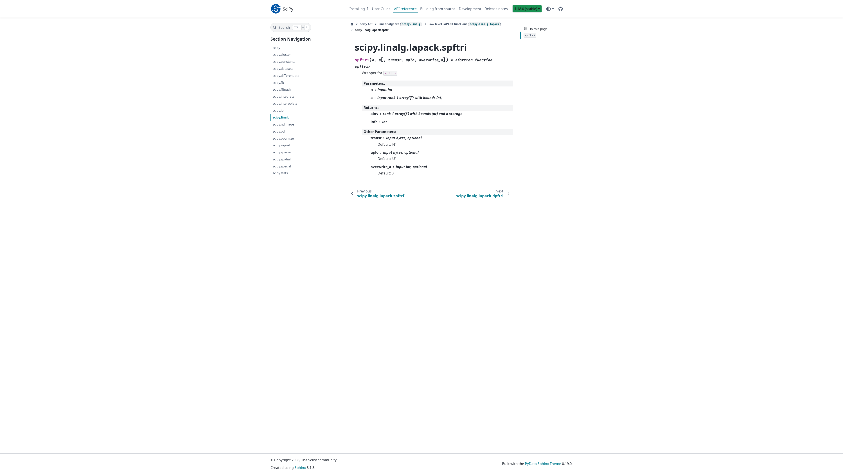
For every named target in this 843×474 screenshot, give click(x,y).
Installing (357, 8)
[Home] (352, 24)
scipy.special (282, 166)
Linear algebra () (400, 24)
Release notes (496, 8)
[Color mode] (550, 9)
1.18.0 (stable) (525, 8)
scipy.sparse (282, 152)
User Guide (381, 8)
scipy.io (278, 110)
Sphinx (300, 467)
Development (470, 8)
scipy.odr (279, 131)
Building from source (437, 8)
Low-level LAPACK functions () (465, 24)
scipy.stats (280, 173)
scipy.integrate (283, 96)
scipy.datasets (283, 68)
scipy (276, 48)
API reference (405, 8)
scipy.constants (284, 61)
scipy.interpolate (285, 103)
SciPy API (366, 24)
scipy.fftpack (282, 89)
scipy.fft (278, 83)
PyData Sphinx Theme (543, 463)
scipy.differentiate (286, 76)
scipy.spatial (282, 159)
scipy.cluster (282, 54)
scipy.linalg (281, 117)
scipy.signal (281, 145)
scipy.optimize (283, 138)
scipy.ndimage (283, 124)
